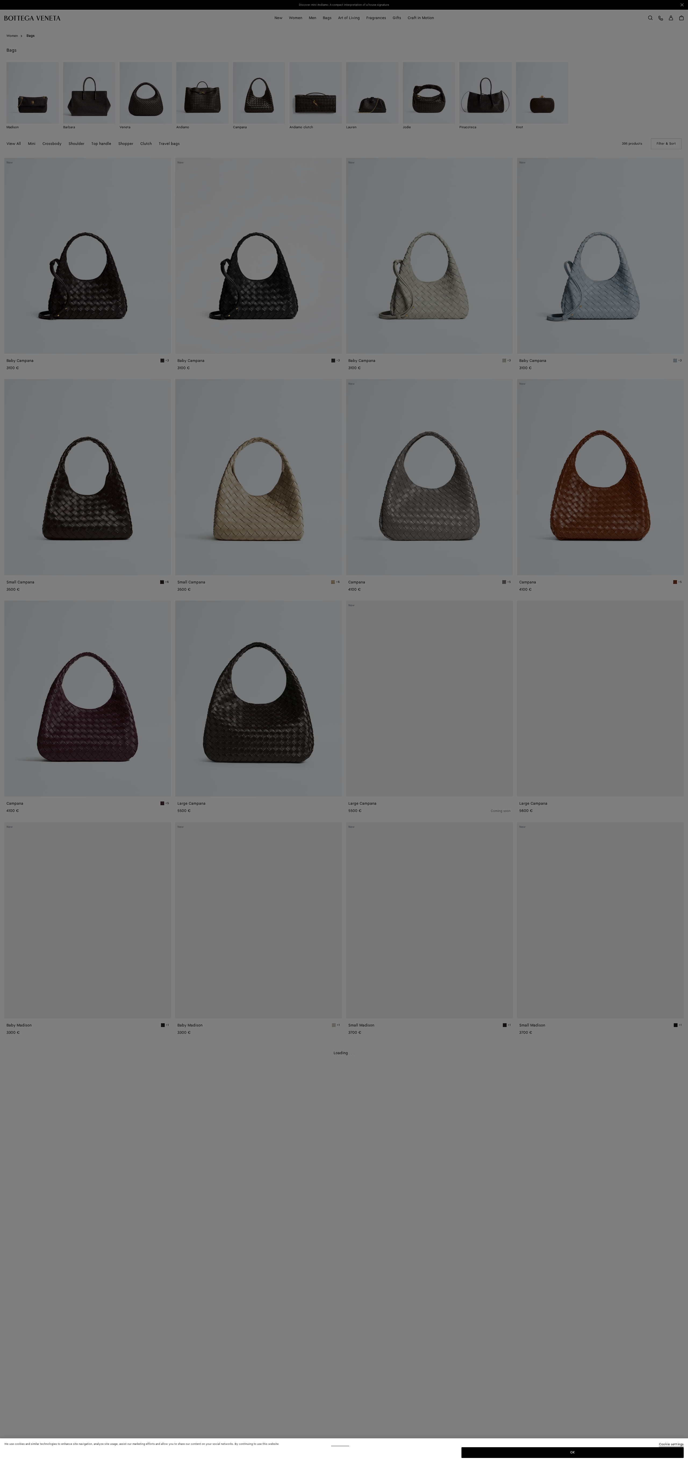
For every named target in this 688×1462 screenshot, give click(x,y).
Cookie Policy (340, 1444)
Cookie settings (671, 1445)
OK (572, 1452)
